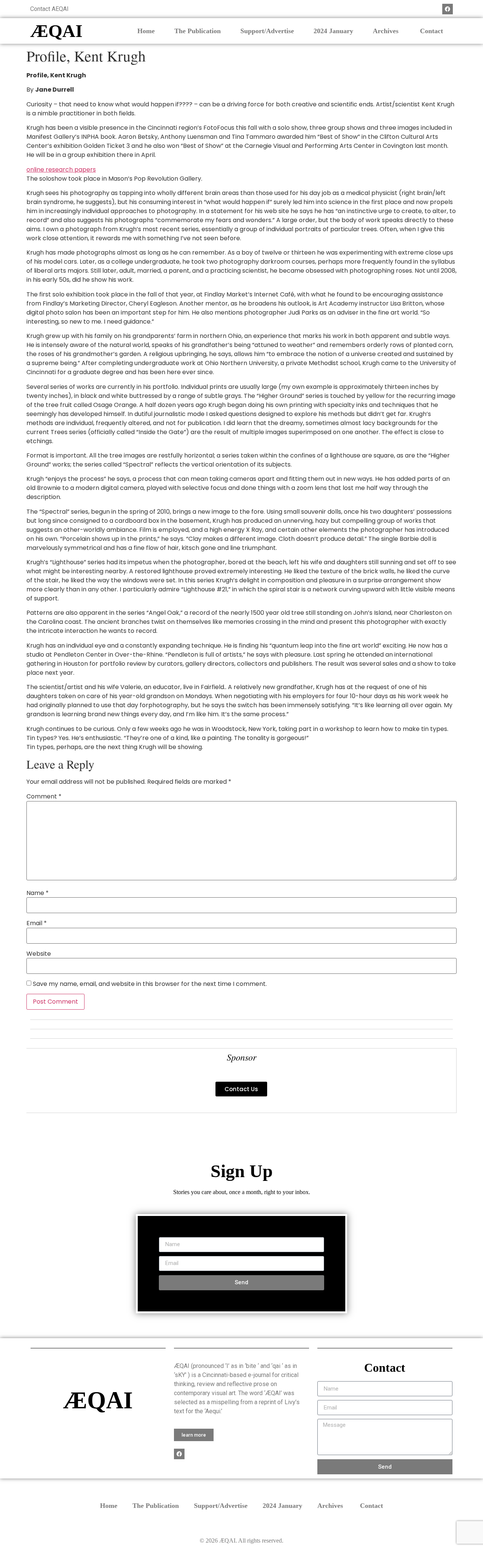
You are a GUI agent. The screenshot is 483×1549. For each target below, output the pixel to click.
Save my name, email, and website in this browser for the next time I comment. (150, 984)
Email (36, 923)
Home (146, 31)
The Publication (197, 31)
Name (37, 893)
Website (38, 954)
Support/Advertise (267, 31)
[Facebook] (447, 9)
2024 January (333, 31)
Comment (44, 797)
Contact (431, 31)
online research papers (61, 169)
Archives (386, 31)
